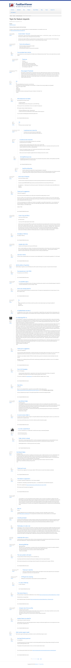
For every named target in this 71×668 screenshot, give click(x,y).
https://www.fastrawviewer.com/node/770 (18, 30)
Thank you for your (21, 468)
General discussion (19, 15)
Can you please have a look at (24, 52)
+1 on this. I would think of (24, 429)
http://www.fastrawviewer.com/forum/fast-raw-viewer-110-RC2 (36, 484)
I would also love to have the (30, 130)
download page (29, 376)
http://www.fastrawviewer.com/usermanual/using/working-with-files (28, 390)
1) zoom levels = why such (24, 34)
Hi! (16, 81)
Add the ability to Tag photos (22, 265)
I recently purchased (21, 518)
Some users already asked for (24, 288)
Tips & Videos (35, 9)
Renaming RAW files (23, 544)
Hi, (19, 300)
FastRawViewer (24, 4)
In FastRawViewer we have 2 (24, 310)
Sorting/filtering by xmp (25, 157)
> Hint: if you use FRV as (23, 215)
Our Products (13, 12)
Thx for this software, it (24, 44)
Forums (14, 15)
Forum (46, 9)
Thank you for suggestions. (23, 191)
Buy (24, 9)
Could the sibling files (27, 168)
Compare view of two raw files (26, 608)
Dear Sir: (19, 508)
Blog (42, 9)
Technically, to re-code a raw (23, 526)
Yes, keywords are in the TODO (24, 271)
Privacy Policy (41, 664)
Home (11, 15)
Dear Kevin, (20, 385)
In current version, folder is (23, 415)
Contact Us (53, 9)
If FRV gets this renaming (27, 577)
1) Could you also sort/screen (26, 139)
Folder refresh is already (24, 438)
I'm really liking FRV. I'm (21, 317)
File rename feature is (22, 593)
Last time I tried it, (21, 254)
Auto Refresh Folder (23, 401)
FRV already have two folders (24, 98)
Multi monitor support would (22, 632)
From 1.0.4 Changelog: (22, 369)
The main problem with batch (24, 555)
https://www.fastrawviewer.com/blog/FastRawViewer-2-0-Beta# (49, 594)
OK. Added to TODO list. (22, 234)
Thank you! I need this (28, 570)
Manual (29, 9)
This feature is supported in (23, 478)
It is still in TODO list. (23, 582)
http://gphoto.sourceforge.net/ (25, 513)
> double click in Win (23, 244)
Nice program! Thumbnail (27, 71)
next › (38, 658)
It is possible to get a (23, 281)
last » (41, 658)
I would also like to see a (22, 537)
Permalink (10, 35)
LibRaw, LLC (36, 664)
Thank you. (24, 59)
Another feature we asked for (24, 618)
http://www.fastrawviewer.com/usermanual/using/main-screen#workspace (44, 650)
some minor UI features (23, 176)
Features (12, 9)
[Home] (12, 5)
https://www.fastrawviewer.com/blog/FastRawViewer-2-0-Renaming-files (41, 599)
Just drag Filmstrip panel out (23, 638)
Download (19, 9)
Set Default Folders (21, 452)
